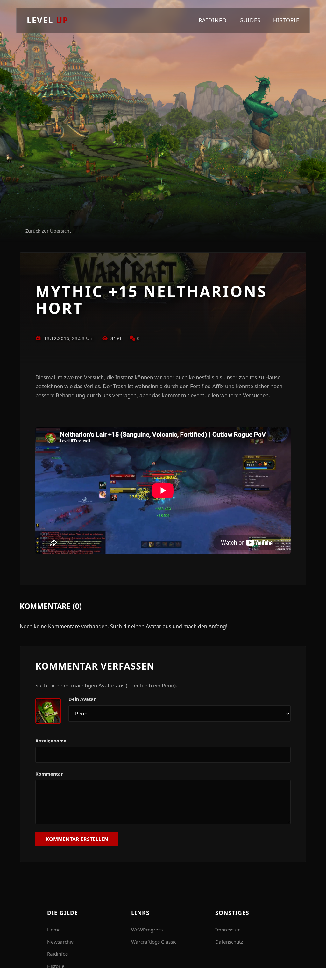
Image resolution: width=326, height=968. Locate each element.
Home (54, 929)
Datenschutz (229, 941)
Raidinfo (213, 20)
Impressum (228, 929)
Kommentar (49, 774)
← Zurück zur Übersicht (45, 231)
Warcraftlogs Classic (153, 941)
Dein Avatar (82, 699)
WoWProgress (147, 929)
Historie (286, 20)
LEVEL (47, 20)
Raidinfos (57, 954)
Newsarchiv (60, 941)
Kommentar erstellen (77, 839)
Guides (249, 20)
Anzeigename (51, 741)
